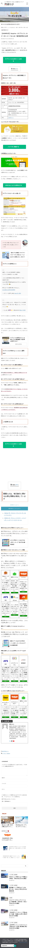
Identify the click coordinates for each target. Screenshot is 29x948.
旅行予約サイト (5, 751)
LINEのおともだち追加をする (13, 185)
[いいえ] (27, 943)
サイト (3, 789)
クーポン (4, 753)
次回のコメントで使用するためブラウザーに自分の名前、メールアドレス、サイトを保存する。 (14, 795)
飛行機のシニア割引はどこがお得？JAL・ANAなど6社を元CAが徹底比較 (18, 889)
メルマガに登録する (13, 146)
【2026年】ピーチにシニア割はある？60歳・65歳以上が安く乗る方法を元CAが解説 (18, 914)
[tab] (14, 505)
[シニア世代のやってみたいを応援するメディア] (9, 4)
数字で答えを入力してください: (9, 799)
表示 (17, 68)
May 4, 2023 (22, 310)
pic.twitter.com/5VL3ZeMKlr (8, 289)
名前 (3, 777)
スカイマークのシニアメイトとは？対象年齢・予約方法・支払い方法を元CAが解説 (18, 901)
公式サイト (11, 117)
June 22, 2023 (17, 293)
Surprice (8, 753)
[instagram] (12, 741)
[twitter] (10, 741)
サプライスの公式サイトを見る (13, 60)
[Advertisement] (14, 465)
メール (4, 783)
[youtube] (14, 741)
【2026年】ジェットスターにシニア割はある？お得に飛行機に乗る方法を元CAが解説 (18, 926)
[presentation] (14, 505)
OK (15, 945)
